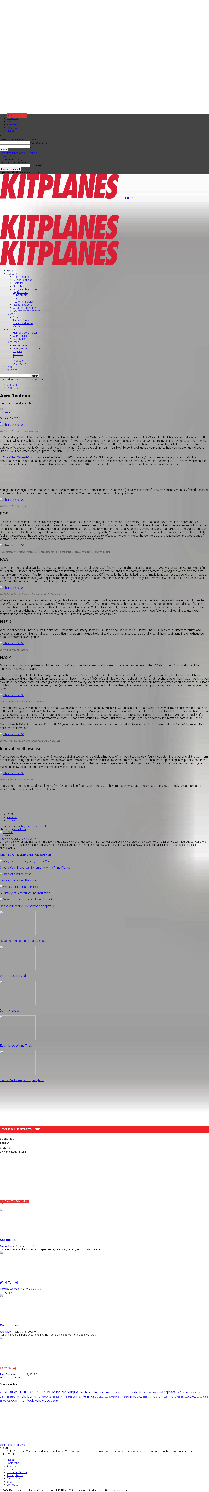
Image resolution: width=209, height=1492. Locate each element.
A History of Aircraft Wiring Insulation (25, 893)
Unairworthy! (20, 363)
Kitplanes (5, 1331)
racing (156, 1396)
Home (10, 270)
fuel (196, 1393)
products (136, 1396)
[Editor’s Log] (26, 1361)
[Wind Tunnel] (26, 1276)
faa (177, 1393)
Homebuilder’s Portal (25, 332)
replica (180, 1397)
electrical (12, 817)
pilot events (124, 1397)
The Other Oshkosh (16, 457)
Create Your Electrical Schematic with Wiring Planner (36, 867)
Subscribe (12, 118)
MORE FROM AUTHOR (37, 854)
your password (38, 146)
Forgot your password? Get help (18, 153)
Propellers (19, 357)
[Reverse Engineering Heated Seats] (18, 934)
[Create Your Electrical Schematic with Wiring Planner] (26, 861)
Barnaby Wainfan (9, 1289)
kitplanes (68, 1397)
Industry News (21, 320)
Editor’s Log (8, 1368)
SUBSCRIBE (20, 295)
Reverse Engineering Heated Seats (23, 941)
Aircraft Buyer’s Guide (25, 345)
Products (18, 360)
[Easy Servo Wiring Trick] (18, 1039)
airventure (19, 1392)
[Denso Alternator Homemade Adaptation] (27, 899)
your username (38, 142)
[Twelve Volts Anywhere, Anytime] (18, 1073)
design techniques (97, 1392)
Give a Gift (12, 130)
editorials (124, 1393)
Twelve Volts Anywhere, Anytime (22, 1080)
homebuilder (24, 1396)
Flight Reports (21, 276)
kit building (58, 1397)
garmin (4, 1396)
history (11, 1396)
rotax (186, 1397)
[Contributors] (12, 1318)
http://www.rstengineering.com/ (18, 838)
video (46, 1400)
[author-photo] (6, 832)
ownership (114, 1396)
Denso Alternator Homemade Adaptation (28, 906)
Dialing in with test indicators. (34, 826)
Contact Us (19, 298)
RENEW (4, 1143)
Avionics (18, 354)
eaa (118, 1392)
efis (131, 1392)
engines (168, 1392)
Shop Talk (18, 286)
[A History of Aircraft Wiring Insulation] (19, 886)
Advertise (12, 127)
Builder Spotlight (22, 279)
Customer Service (23, 301)
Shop (10, 366)
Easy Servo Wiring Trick (16, 1045)
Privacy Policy (8, 156)
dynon (112, 1393)
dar (81, 1392)
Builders (11, 329)
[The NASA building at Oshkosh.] (12, 643)
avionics (38, 1392)
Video (16, 326)
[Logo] (59, 238)
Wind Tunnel (9, 1282)
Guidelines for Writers (25, 307)
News (16, 317)
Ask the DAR (8, 1240)
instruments (47, 1397)
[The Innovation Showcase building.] (12, 773)
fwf (200, 1393)
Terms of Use (14, 1478)
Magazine (12, 273)
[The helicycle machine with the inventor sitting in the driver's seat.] (12, 734)
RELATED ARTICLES (12, 854)
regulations (165, 1397)
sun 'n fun (19, 1400)
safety (192, 1396)
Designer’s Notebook (25, 289)
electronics (13, 820)
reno (174, 1396)
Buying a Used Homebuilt (27, 348)
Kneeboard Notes (23, 323)
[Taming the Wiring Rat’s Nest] (15, 873)
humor (37, 1396)
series (199, 1397)
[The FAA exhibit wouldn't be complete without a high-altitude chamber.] (12, 587)
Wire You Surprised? (13, 976)
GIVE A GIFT (7, 1147)
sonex (7, 1400)
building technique (62, 1392)
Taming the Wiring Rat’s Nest (19, 880)
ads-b (4, 1392)
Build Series (19, 338)
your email (36, 165)
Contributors (9, 1325)
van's (38, 1400)
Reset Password (22, 304)
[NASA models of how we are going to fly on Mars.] (12, 695)
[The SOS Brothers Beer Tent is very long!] (12, 424)
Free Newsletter (16, 124)
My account (13, 121)
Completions (20, 335)
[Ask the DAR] (26, 1233)
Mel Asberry (7, 1246)
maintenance (85, 1396)
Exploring (18, 283)
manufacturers (101, 1397)
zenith (55, 1400)
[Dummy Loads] (18, 1004)
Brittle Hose (19, 829)
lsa (74, 1396)
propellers (148, 1396)
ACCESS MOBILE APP (13, 1152)
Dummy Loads (10, 1010)
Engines (17, 351)
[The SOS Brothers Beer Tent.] (12, 499)
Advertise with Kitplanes (26, 311)
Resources (13, 342)
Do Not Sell (13, 1484)
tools (31, 1400)
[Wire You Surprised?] (18, 969)
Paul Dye (5, 1374)
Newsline (12, 314)
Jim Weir (5, 412)
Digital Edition (20, 292)
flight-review (187, 1392)
